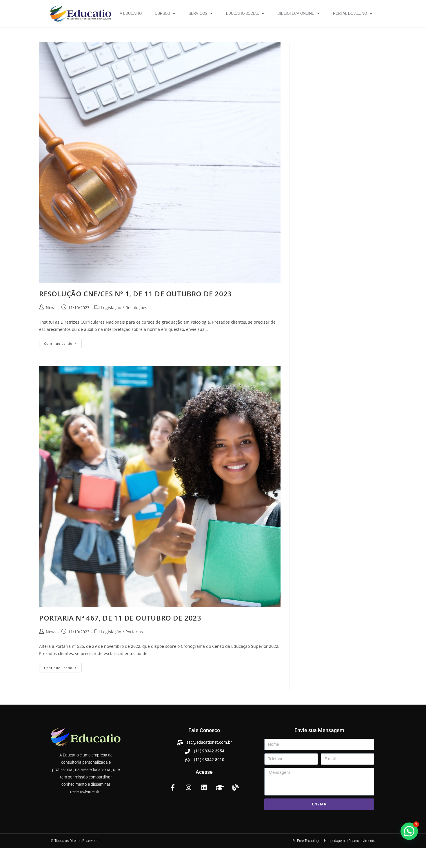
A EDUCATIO (131, 13)
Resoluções (136, 307)
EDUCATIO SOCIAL (242, 13)
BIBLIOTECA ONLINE (295, 13)
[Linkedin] (204, 787)
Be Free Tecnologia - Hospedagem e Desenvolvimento (333, 841)
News (51, 307)
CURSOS (162, 13)
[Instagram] (188, 787)
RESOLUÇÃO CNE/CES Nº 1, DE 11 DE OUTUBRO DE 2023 (135, 293)
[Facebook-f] (173, 787)
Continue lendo (63, 342)
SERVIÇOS (198, 13)
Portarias (134, 631)
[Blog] (236, 787)
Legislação (111, 307)
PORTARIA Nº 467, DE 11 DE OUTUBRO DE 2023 (120, 618)
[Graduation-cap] (220, 787)
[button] (409, 831)
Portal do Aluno (350, 13)
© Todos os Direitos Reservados (75, 841)
